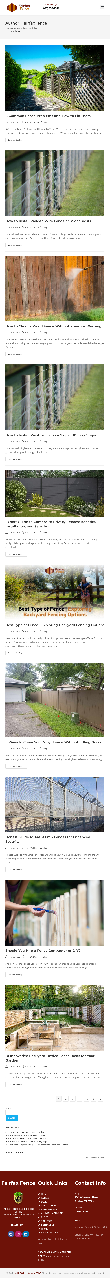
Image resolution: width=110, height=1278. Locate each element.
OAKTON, (43, 1256)
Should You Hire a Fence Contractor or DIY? (43, 951)
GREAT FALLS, (45, 1252)
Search (8, 1108)
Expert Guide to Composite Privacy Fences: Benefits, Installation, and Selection (37, 1144)
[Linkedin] (25, 1234)
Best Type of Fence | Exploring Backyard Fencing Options (55, 625)
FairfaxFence (15, 31)
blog (45, 122)
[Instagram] (18, 1234)
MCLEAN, (67, 1252)
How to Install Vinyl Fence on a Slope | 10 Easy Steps (51, 435)
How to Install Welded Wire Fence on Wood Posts (48, 221)
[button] (102, 7)
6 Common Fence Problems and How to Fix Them (48, 116)
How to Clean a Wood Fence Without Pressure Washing (54, 326)
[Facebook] (11, 1234)
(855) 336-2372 (50, 8)
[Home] (6, 31)
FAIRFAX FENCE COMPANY (27, 1272)
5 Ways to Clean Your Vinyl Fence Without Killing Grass (53, 742)
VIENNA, (57, 1252)
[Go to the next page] (100, 1099)
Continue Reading (17, 139)
